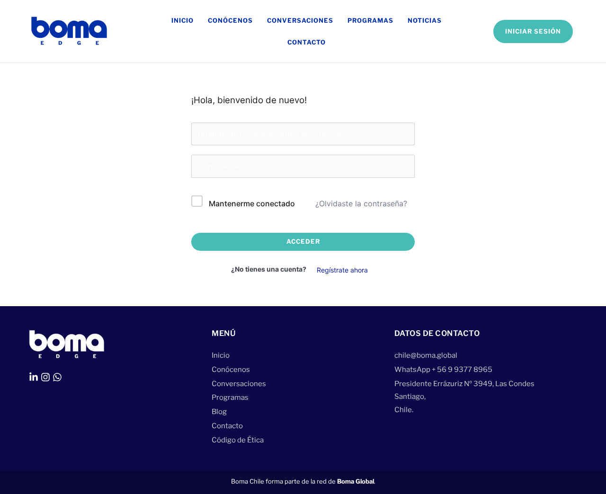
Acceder (303, 241)
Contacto (306, 42)
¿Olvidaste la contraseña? (361, 203)
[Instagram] (45, 377)
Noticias (425, 20)
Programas (370, 20)
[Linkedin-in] (33, 377)
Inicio (182, 20)
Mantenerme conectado (252, 203)
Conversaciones (300, 20)
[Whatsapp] (57, 377)
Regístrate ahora (342, 270)
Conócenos (230, 20)
